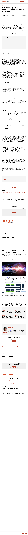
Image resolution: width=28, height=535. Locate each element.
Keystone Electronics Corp (5, 380)
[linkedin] (12, 259)
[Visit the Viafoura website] (24, 208)
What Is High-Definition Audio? (12, 32)
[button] (2, 1)
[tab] (4, 205)
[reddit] (15, 259)
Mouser (15, 380)
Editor (10, 330)
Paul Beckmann (4, 15)
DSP (2, 5)
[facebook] (11, 259)
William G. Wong (11, 327)
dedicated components (10, 115)
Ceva (11, 277)
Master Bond (3, 228)
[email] (16, 259)
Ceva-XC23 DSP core (6, 277)
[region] (14, 206)
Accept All (25, 533)
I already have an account (14, 367)
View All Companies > (14, 383)
